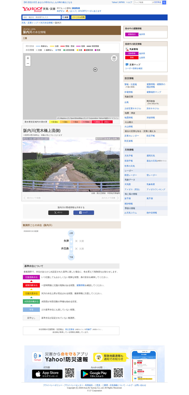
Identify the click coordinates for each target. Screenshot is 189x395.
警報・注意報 (130, 85)
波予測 (127, 198)
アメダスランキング (156, 189)
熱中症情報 (152, 213)
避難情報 (80, 285)
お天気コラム (130, 213)
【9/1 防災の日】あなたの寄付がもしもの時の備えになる (47, 2)
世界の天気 (129, 166)
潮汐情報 (128, 204)
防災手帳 (151, 136)
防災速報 (128, 141)
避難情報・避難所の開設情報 (156, 85)
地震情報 (128, 117)
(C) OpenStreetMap (75, 118)
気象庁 (89, 329)
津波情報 (151, 117)
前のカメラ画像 (34, 198)
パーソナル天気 (78, 17)
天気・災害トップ (29, 23)
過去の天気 (156, 161)
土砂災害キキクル (132, 108)
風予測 (150, 198)
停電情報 (128, 92)
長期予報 (128, 161)
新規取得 (76, 8)
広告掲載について (117, 385)
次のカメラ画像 (108, 198)
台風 (126, 102)
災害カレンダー (131, 136)
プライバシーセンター (73, 385)
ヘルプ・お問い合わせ (136, 385)
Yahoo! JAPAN (118, 2)
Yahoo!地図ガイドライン (109, 118)
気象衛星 (151, 184)
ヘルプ (129, 2)
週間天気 (151, 155)
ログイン (61, 11)
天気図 (127, 184)
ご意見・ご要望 (101, 385)
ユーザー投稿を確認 (133, 68)
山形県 (142, 57)
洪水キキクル (153, 108)
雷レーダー (152, 175)
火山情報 (128, 126)
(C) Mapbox (62, 118)
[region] (71, 86)
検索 (164, 2)
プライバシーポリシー (52, 385)
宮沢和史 (157, 2)
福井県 (142, 34)
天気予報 (128, 155)
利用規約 (89, 385)
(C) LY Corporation (90, 118)
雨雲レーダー (130, 175)
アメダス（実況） (132, 189)
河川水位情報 (46, 23)
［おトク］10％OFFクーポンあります (85, 11)
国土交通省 (69, 329)
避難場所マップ (154, 92)
